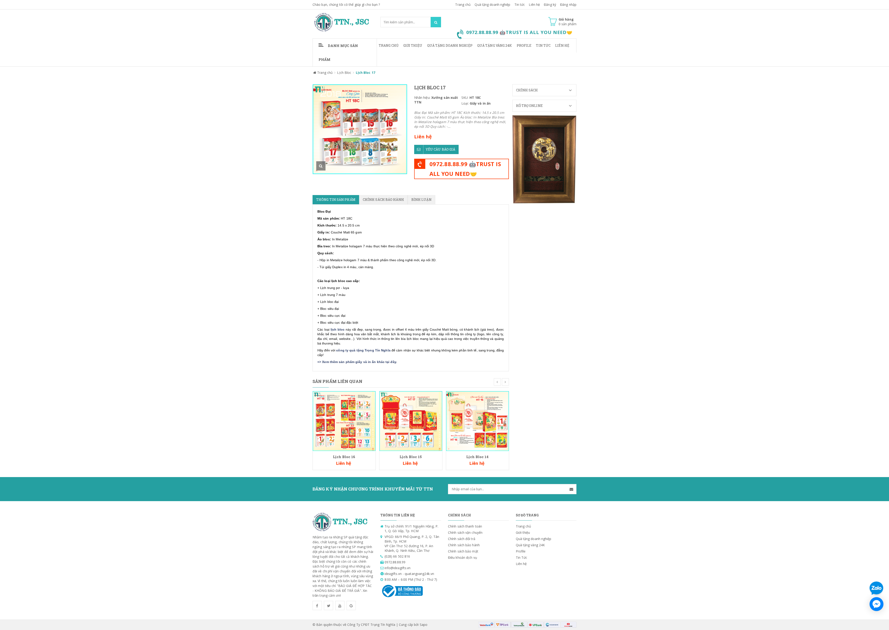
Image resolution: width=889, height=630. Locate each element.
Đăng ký (550, 4)
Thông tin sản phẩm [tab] (335, 199)
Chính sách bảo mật (463, 551)
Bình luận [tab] (421, 199)
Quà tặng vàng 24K (494, 45)
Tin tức (519, 4)
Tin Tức (543, 45)
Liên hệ (562, 45)
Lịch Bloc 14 (477, 456)
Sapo (423, 624)
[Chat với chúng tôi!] (876, 604)
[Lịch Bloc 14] (477, 421)
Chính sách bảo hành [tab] (383, 199)
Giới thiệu (413, 45)
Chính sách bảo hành (464, 545)
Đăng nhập (568, 4)
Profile (524, 45)
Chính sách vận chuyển (465, 532)
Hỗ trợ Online (529, 105)
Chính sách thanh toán (465, 526)
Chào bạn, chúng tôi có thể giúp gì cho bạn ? (346, 4)
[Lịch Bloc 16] (344, 421)
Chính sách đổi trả (461, 539)
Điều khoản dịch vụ (462, 557)
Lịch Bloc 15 (411, 456)
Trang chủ (463, 4)
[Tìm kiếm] (436, 22)
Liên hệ (534, 4)
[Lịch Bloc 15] (410, 421)
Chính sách (527, 90)
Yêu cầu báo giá (440, 149)
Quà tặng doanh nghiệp (492, 4)
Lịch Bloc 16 (344, 456)
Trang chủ (389, 45)
